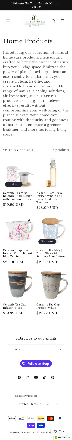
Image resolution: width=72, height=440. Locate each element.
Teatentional (28, 432)
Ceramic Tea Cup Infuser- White (48, 306)
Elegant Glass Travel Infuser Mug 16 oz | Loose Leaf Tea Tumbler (50, 197)
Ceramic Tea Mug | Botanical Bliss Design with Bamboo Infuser (17, 196)
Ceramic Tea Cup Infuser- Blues (14, 306)
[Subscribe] (59, 349)
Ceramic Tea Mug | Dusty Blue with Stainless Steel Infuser (51, 253)
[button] (8, 21)
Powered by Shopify (49, 432)
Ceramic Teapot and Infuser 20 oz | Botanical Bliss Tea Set (19, 253)
